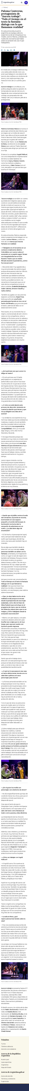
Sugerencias (5, 1081)
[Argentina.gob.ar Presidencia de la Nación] (7, 2)
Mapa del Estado (6, 1067)
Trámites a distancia (7, 1046)
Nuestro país (5, 1059)
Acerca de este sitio (7, 1076)
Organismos (4, 1065)
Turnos (3, 1044)
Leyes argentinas (6, 1062)
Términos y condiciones (8, 1078)
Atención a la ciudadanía (8, 1049)
